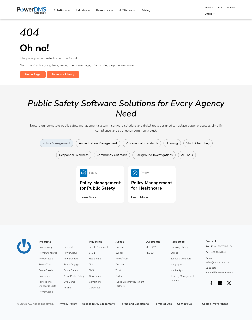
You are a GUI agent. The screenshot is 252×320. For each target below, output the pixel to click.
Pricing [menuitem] (67, 287)
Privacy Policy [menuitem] (68, 304)
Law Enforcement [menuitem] (98, 247)
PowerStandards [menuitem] (48, 252)
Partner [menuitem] (119, 276)
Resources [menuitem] (178, 242)
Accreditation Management (98, 143)
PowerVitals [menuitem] (70, 252)
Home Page (32, 74)
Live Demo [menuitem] (69, 281)
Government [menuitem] (95, 276)
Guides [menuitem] (174, 252)
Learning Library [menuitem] (179, 247)
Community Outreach (112, 155)
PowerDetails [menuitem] (71, 270)
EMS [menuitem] (91, 270)
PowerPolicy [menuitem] (45, 247)
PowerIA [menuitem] (68, 247)
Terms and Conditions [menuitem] (134, 304)
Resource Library (63, 74)
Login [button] (208, 14)
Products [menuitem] (45, 242)
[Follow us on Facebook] (211, 283)
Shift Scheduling (198, 143)
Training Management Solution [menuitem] (182, 278)
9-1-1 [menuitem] (92, 252)
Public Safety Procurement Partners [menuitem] (130, 284)
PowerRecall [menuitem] (46, 258)
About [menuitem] (120, 242)
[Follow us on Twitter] (229, 283)
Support (230, 7)
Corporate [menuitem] (94, 287)
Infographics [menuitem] (177, 264)
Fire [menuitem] (91, 264)
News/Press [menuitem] (122, 258)
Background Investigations (154, 155)
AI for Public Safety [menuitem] (74, 276)
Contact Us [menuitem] (184, 304)
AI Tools (187, 155)
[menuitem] (194, 304)
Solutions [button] (60, 10)
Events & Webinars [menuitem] (181, 258)
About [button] (208, 7)
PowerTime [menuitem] (45, 264)
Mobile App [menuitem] (177, 270)
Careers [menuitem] (120, 247)
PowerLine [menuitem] (44, 276)
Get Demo (225, 13)
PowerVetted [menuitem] (71, 258)
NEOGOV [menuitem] (151, 247)
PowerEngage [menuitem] (71, 264)
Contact (219, 7)
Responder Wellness (73, 155)
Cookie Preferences (215, 304)
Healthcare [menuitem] (95, 258)
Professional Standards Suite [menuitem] (47, 284)
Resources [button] (103, 10)
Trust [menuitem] (118, 270)
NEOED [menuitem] (150, 252)
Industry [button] (81, 10)
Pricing (145, 10)
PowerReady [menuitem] (46, 270)
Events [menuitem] (119, 252)
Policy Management (56, 143)
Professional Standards (142, 143)
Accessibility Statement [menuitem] (98, 304)
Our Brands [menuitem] (153, 242)
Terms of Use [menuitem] (163, 304)
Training (172, 143)
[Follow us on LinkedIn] (220, 283)
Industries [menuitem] (95, 242)
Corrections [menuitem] (95, 281)
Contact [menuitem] (120, 264)
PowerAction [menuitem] (46, 291)
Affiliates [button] (125, 10)
